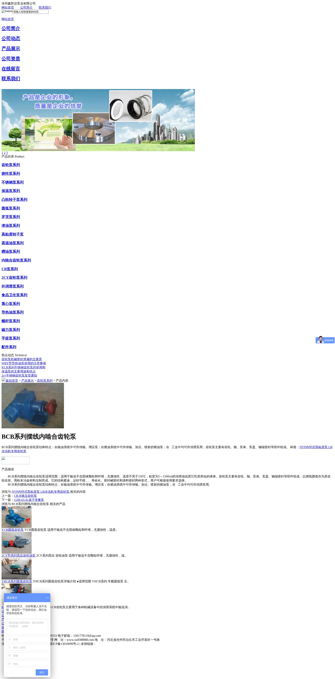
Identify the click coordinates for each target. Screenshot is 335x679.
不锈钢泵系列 (13, 182)
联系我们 (45, 7)
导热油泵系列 (13, 312)
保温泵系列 (11, 191)
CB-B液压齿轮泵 (25, 495)
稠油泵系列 (11, 251)
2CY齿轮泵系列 (14, 277)
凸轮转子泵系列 (14, 199)
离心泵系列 (11, 304)
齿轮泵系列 (11, 165)
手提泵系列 (11, 338)
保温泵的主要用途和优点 (19, 371)
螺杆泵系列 (11, 321)
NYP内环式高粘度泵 (314, 447)
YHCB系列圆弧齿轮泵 (17, 581)
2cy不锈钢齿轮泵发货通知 (19, 375)
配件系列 (9, 347)
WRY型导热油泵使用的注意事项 (24, 363)
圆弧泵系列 (11, 208)
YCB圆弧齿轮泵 (13, 529)
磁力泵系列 (11, 330)
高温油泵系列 (13, 243)
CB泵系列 (10, 269)
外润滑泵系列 (13, 286)
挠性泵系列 (11, 173)
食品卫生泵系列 (14, 295)
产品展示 (11, 48)
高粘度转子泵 (13, 234)
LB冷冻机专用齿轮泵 (55, 491)
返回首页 (12, 380)
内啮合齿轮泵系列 (16, 260)
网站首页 (8, 7)
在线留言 (11, 68)
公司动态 (11, 38)
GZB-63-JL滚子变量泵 (29, 499)
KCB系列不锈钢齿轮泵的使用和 (23, 367)
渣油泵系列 (11, 225)
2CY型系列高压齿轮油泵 (18, 555)
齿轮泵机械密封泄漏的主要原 (22, 359)
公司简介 (26, 7)
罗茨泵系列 (11, 217)
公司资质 (11, 58)
